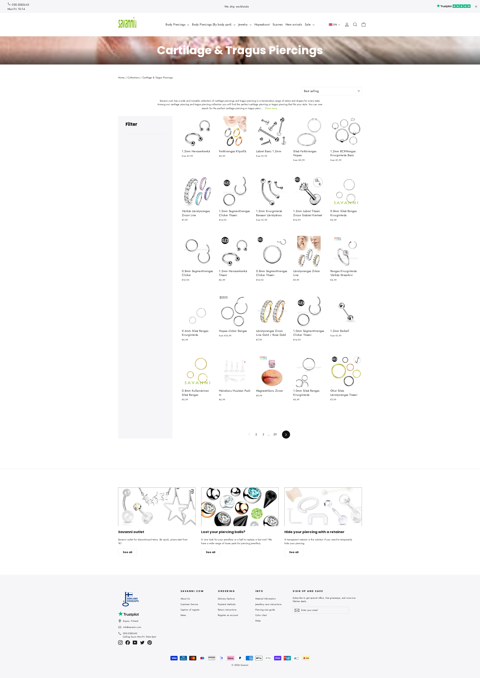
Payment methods (227, 604)
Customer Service (189, 604)
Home (121, 77)
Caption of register (190, 609)
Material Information (265, 598)
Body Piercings (176, 24)
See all (127, 552)
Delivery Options (226, 598)
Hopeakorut (262, 24)
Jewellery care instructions (268, 604)
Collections (134, 77)
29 (275, 434)
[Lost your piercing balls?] (240, 507)
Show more (271, 108)
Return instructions (227, 609)
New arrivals (294, 24)
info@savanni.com (132, 627)
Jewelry (243, 24)
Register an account (228, 615)
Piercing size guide (265, 609)
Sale (308, 24)
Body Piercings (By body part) (212, 24)
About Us (185, 598)
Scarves (278, 24)
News (183, 615)
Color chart (261, 615)
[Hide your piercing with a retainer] (323, 507)
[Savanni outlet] (157, 507)
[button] (334, 24)
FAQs (258, 620)
